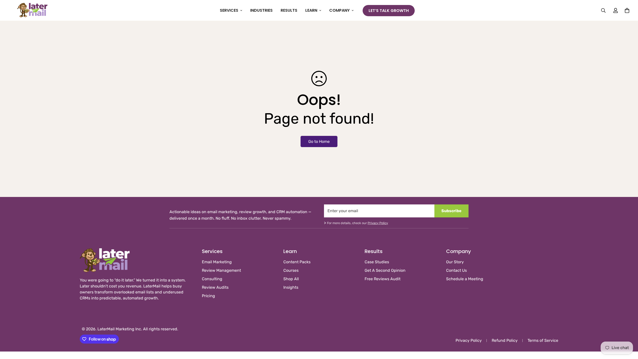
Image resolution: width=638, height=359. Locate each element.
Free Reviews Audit (382, 278)
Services (229, 10)
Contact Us (456, 270)
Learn (311, 10)
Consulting (212, 278)
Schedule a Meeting (464, 278)
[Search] (603, 10)
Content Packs (297, 262)
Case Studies (377, 262)
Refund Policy (505, 340)
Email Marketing (217, 262)
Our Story (455, 262)
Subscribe (451, 210)
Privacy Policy (378, 223)
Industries (261, 10)
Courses (291, 270)
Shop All (291, 278)
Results (289, 10)
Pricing (208, 295)
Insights (290, 287)
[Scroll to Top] (628, 332)
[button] (627, 10)
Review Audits (215, 287)
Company (339, 10)
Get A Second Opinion (385, 270)
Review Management (221, 270)
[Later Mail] (32, 10)
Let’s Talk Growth (389, 10)
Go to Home (319, 141)
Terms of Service (543, 340)
